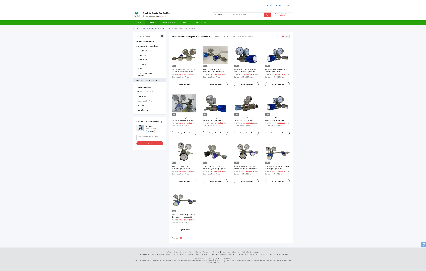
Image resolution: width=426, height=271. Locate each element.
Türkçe (264, 254)
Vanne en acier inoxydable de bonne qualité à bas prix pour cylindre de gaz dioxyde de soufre (215, 120)
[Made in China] (147, 4)
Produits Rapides (247, 252)
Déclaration (183, 252)
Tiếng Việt (272, 254)
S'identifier (268, 5)
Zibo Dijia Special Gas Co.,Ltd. (156, 13)
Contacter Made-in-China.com (231, 252)
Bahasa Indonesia (282, 254)
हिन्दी (251, 254)
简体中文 (161, 254)
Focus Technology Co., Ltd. (212, 259)
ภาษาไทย (257, 254)
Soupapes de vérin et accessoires (147, 80)
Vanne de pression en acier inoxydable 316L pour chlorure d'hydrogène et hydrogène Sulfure (214, 71)
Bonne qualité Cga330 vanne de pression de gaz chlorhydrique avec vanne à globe (215, 168)
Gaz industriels (141, 60)
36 (185, 238)
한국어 (230, 254)
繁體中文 (169, 254)
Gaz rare (139, 69)
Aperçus (256, 252)
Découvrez (185, 22)
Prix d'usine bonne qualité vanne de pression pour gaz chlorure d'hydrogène (277, 168)
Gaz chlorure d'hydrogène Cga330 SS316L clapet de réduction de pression (183, 71)
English (154, 254)
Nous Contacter (201, 22)
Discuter (151, 132)
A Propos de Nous (169, 22)
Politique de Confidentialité (211, 252)
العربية (236, 254)
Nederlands (244, 254)
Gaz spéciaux (141, 55)
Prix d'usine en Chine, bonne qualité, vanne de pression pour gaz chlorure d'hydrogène (277, 120)
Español (190, 254)
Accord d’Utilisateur (195, 252)
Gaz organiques (141, 64)
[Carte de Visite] (162, 121)
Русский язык (222, 254)
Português (205, 254)
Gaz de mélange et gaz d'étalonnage (144, 74)
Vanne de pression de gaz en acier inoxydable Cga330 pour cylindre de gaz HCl (246, 168)
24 (181, 238)
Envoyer (150, 143)
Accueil (138, 22)
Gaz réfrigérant (141, 51)
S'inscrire (278, 5)
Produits (153, 22)
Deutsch (197, 254)
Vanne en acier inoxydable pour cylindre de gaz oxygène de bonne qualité (183, 120)
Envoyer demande (184, 84)
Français (182, 254)
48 (190, 238)
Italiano (213, 254)
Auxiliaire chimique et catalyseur (147, 46)
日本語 (176, 254)
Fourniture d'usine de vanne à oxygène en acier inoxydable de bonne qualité (244, 120)
